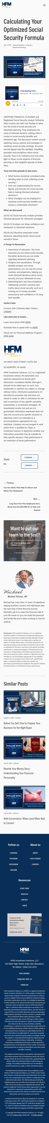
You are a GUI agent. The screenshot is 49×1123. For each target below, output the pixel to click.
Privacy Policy (17, 1115)
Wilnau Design (37, 1115)
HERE (28, 322)
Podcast (28, 45)
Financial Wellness (18, 45)
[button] (24, 924)
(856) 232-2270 (30, 967)
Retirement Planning (19, 47)
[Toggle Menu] (44, 5)
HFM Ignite (9, 336)
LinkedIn (7, 311)
